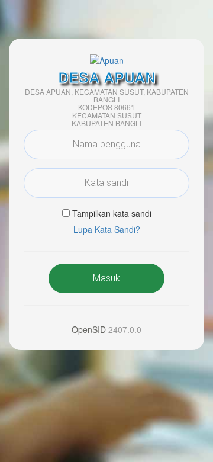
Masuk (106, 278)
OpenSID (89, 329)
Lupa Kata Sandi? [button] (106, 229)
